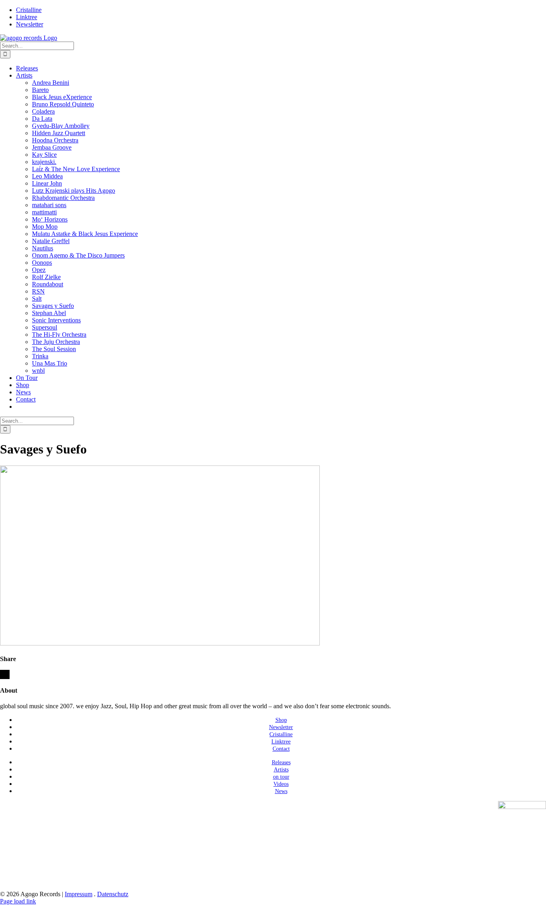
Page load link (18, 901)
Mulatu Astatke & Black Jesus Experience (85, 233)
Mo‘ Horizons (50, 219)
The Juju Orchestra (56, 341)
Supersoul (44, 327)
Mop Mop (45, 226)
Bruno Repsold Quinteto (63, 104)
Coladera (43, 111)
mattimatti (44, 212)
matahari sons (49, 205)
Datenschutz (112, 894)
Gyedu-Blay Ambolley (61, 125)
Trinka (40, 356)
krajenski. (44, 161)
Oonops (42, 262)
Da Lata (42, 118)
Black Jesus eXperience (62, 97)
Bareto (40, 89)
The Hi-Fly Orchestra (59, 334)
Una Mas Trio (49, 363)
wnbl (38, 370)
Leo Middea (47, 176)
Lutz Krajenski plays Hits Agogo (73, 190)
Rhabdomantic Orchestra (63, 197)
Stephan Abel (49, 313)
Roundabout (47, 284)
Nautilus (42, 248)
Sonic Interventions (56, 320)
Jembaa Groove (52, 147)
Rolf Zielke (46, 277)
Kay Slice (44, 154)
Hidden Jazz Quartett (58, 133)
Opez (39, 269)
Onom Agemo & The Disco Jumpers (78, 255)
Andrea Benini (50, 82)
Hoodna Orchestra (55, 140)
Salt (37, 298)
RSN (38, 291)
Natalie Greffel (51, 241)
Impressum (78, 894)
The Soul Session (54, 349)
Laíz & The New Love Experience (76, 169)
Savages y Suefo (53, 305)
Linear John (47, 183)
